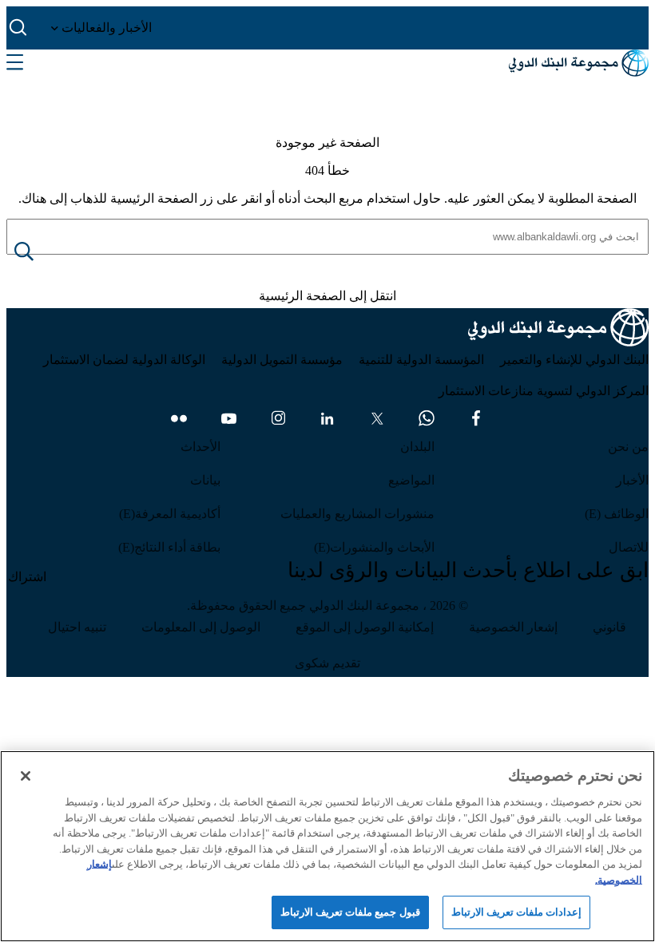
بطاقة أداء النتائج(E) (169, 547)
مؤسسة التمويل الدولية (282, 359)
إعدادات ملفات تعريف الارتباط (516, 912)
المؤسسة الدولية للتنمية (421, 359)
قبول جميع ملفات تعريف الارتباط (350, 912)
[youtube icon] (228, 418)
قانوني (609, 627)
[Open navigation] (14, 63)
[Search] (36, 253)
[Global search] (18, 28)
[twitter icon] (377, 418)
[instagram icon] (278, 418)
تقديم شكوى (327, 663)
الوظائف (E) (617, 513)
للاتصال (629, 547)
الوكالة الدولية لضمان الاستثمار (124, 359)
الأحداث (200, 446)
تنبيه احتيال (77, 627)
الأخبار (632, 480)
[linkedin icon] (327, 418)
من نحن (628, 446)
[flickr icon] (179, 418)
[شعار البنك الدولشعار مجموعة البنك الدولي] (579, 63)
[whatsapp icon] (427, 418)
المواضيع (411, 480)
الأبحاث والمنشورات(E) (374, 547)
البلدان (417, 446)
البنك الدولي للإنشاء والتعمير (574, 359)
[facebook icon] (476, 418)
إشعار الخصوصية (513, 627)
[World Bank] (558, 330)
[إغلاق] (25, 776)
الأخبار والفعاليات (105, 27)
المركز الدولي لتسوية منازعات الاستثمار (544, 391)
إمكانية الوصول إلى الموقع (365, 627)
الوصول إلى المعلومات (200, 627)
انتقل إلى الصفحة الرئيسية (327, 296)
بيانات (205, 480)
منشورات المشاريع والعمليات (357, 513)
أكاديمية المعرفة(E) (169, 513)
